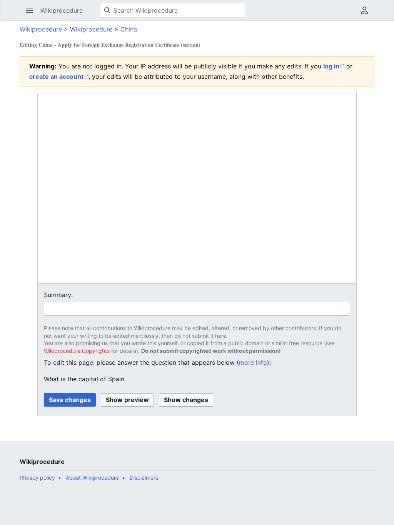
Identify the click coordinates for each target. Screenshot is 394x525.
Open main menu (32, 14)
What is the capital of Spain (84, 379)
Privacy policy (37, 477)
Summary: (58, 295)
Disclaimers (144, 477)
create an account (56, 76)
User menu (367, 14)
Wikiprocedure (41, 29)
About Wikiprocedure (92, 477)
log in (331, 66)
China (128, 29)
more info (253, 362)
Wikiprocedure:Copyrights (77, 350)
